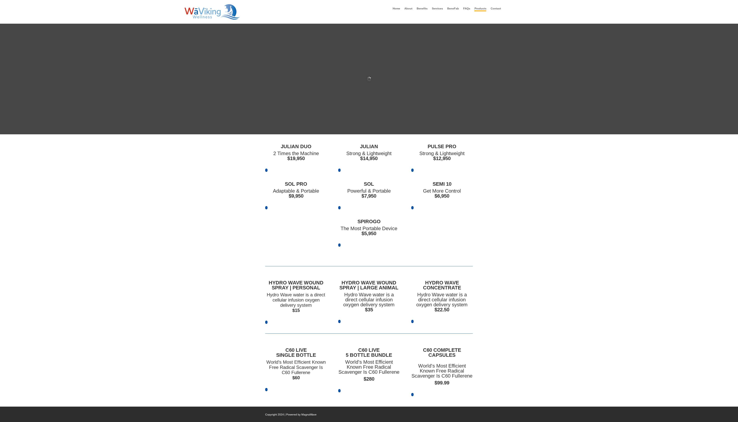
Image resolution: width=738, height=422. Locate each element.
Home (396, 8)
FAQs (466, 8)
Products (480, 8)
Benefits (422, 8)
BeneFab (453, 8)
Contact (496, 8)
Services (437, 8)
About (408, 8)
